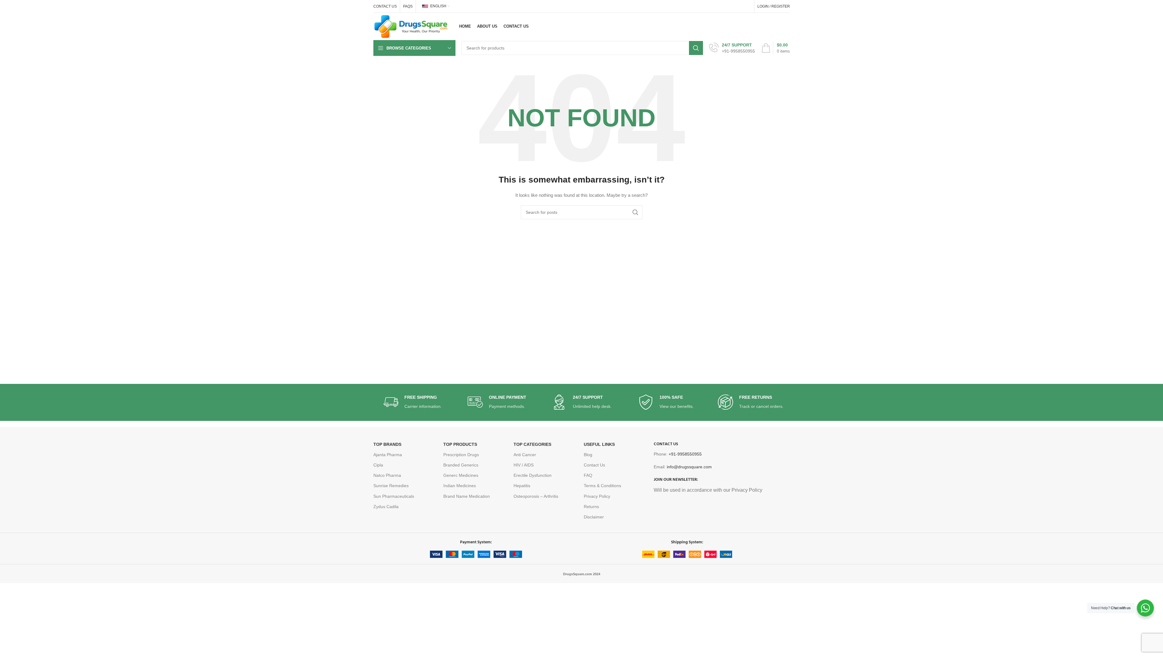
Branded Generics (460, 465)
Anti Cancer (525, 454)
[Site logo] (411, 26)
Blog (588, 454)
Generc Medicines (460, 475)
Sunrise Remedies (391, 485)
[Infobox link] (732, 48)
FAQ (588, 475)
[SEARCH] (696, 48)
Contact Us (594, 465)
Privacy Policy (597, 496)
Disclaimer (594, 516)
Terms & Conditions (602, 485)
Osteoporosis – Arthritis (536, 496)
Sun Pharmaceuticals (393, 496)
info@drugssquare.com (689, 466)
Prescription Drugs (461, 454)
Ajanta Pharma (387, 454)
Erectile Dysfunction (533, 475)
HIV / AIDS (524, 465)
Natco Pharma (387, 475)
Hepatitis (522, 485)
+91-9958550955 (685, 454)
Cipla (378, 465)
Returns (591, 506)
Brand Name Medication (466, 496)
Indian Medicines (459, 485)
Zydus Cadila (386, 506)
